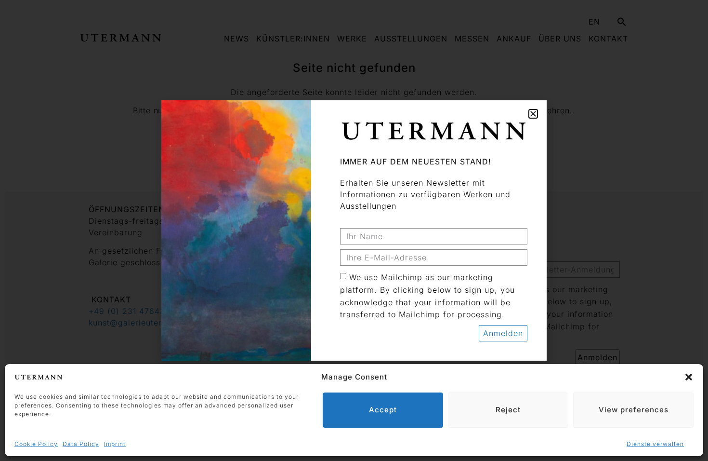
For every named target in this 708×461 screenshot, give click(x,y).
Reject (508, 409)
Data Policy (81, 443)
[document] (354, 230)
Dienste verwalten (655, 443)
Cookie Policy (36, 443)
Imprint (115, 443)
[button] (689, 377)
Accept (383, 409)
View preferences (634, 409)
